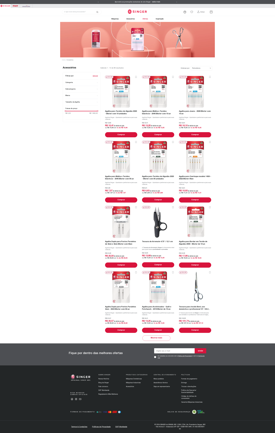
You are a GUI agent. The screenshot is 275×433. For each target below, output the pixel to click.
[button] (81, 83)
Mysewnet (26, 6)
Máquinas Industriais (133, 382)
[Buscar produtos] (97, 12)
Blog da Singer (103, 382)
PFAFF (15, 6)
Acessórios (130, 19)
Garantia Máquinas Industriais (191, 402)
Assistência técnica (161, 382)
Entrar (202, 12)
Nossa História (103, 379)
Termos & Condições (79, 427)
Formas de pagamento (189, 379)
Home (64, 60)
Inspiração (160, 19)
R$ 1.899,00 (93, 113)
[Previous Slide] (98, 2)
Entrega (184, 382)
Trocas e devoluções (188, 386)
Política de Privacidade (185, 356)
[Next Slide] (176, 2)
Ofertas (145, 19)
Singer (5, 5)
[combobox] (82, 12)
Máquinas (115, 19)
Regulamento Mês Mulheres (108, 394)
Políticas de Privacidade (101, 427)
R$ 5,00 (68, 113)
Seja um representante (162, 386)
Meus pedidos (159, 379)
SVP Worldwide (103, 390)
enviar (200, 351)
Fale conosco (103, 386)
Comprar (121, 134)
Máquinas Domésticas (134, 379)
